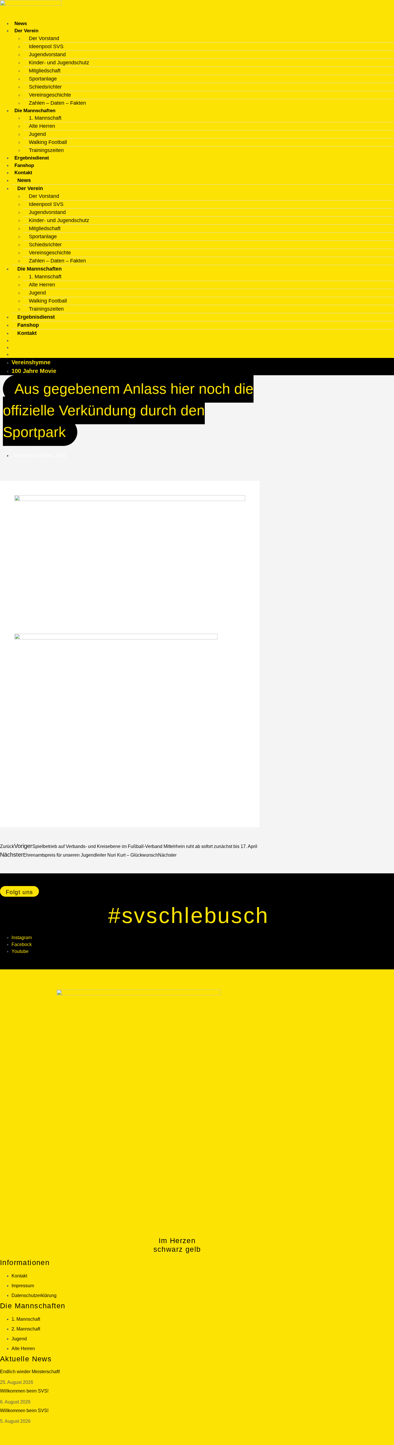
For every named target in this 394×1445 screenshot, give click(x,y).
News (20, 23)
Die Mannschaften (34, 110)
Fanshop (24, 165)
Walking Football (48, 142)
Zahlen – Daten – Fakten (57, 103)
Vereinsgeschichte (50, 95)
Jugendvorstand (47, 54)
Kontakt (23, 172)
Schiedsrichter (45, 87)
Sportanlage (43, 79)
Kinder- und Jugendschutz (59, 62)
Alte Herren (42, 126)
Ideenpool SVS (46, 46)
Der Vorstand (44, 38)
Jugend (37, 134)
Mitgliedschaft (45, 71)
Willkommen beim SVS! (24, 1390)
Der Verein (26, 30)
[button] (19, 891)
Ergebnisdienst (31, 158)
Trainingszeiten (46, 150)
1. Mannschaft (45, 118)
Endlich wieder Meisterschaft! (30, 1371)
